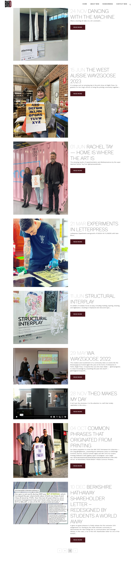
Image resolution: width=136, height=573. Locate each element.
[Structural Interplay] (40, 317)
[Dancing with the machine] (40, 33)
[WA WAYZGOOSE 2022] (40, 366)
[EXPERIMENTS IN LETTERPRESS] (40, 253)
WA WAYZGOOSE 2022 (90, 356)
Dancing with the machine (92, 14)
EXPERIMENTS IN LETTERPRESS (94, 226)
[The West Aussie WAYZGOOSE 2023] (40, 101)
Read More (77, 27)
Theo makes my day (93, 396)
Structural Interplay (92, 299)
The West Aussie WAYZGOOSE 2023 (93, 75)
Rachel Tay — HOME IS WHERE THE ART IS (91, 152)
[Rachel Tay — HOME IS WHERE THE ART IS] (40, 178)
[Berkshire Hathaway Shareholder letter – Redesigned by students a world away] (40, 503)
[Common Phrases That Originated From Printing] (40, 450)
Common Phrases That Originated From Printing (91, 437)
